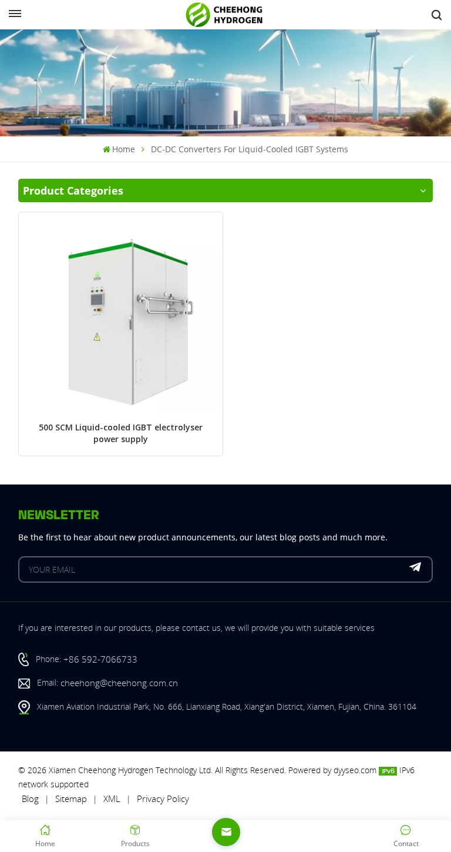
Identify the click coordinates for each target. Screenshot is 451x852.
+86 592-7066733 (100, 659)
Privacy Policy (163, 798)
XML (111, 798)
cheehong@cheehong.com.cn (119, 683)
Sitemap (71, 798)
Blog (30, 798)
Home (123, 149)
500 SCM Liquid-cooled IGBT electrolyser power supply (121, 434)
